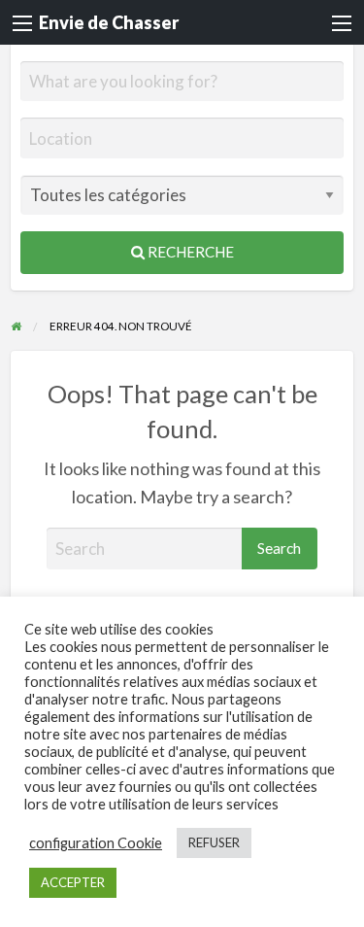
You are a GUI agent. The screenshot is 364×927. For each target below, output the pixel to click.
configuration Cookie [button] (95, 843)
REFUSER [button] (214, 842)
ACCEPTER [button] (73, 882)
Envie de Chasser (109, 22)
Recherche (189, 251)
